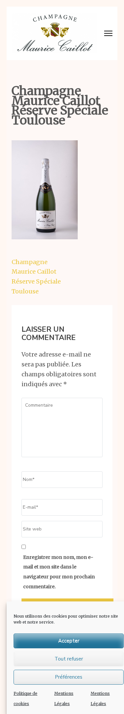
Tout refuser (69, 659)
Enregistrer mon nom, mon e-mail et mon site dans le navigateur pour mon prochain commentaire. (59, 572)
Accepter (68, 640)
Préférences (68, 677)
